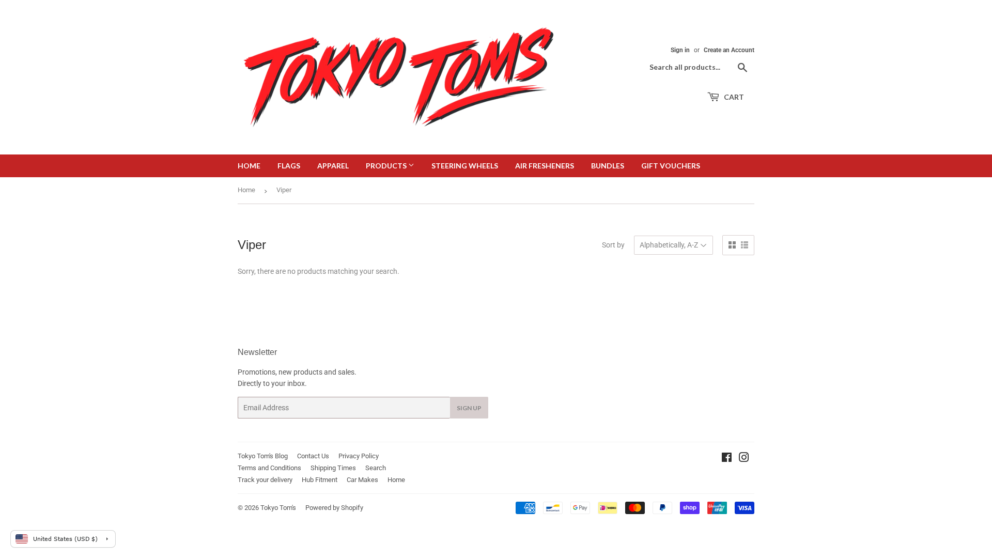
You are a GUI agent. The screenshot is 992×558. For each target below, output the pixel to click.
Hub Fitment (319, 480)
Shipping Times (333, 468)
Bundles (607, 165)
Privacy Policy (358, 456)
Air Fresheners (544, 165)
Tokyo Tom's (278, 508)
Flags (288, 165)
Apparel (333, 165)
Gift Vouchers (670, 165)
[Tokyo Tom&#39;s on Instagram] (744, 459)
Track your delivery (265, 480)
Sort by (613, 245)
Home (249, 165)
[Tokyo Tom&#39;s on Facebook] (726, 459)
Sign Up (469, 408)
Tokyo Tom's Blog (263, 456)
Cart (733, 96)
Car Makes (362, 480)
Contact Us (313, 456)
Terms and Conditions (269, 468)
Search (375, 468)
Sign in (680, 50)
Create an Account (729, 50)
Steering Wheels (464, 165)
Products (387, 165)
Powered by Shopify (334, 508)
